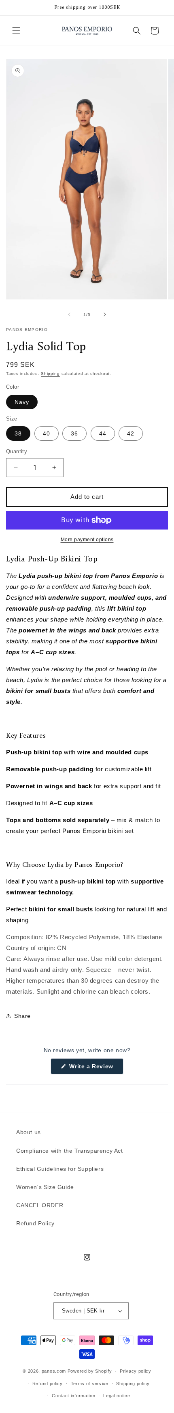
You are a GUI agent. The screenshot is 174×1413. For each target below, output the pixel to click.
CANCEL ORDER (39, 1205)
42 (130, 433)
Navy (22, 402)
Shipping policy (133, 1383)
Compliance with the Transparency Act (69, 1150)
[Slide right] (105, 314)
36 (74, 433)
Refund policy (47, 1383)
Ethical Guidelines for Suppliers (60, 1169)
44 (102, 433)
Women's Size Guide (45, 1187)
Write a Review (95, 1068)
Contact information (73, 1395)
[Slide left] (69, 314)
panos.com (54, 1371)
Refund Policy (35, 1223)
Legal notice (116, 1395)
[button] (16, 31)
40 (46, 433)
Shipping (50, 373)
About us (28, 1132)
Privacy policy (135, 1371)
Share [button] (22, 1016)
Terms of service (89, 1383)
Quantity (16, 451)
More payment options (87, 539)
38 (18, 433)
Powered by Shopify (90, 1371)
